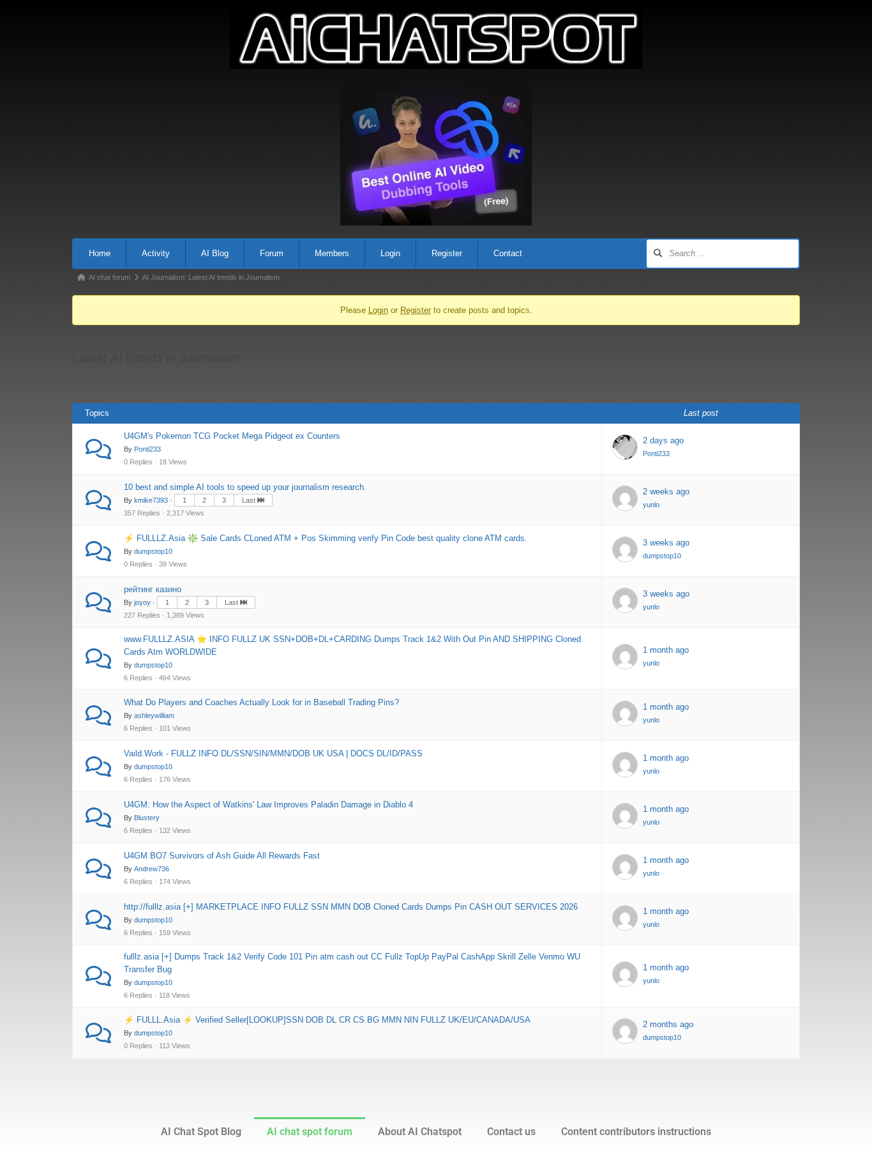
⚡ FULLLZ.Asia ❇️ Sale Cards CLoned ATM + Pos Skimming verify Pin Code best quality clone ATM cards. (325, 538)
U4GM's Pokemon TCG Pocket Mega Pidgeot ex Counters (232, 436)
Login (390, 253)
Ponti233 (147, 449)
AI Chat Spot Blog (201, 1132)
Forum (271, 253)
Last (249, 500)
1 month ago (666, 650)
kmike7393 (151, 500)
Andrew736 (151, 869)
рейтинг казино (152, 589)
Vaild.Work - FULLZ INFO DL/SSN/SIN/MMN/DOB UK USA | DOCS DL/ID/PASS (273, 753)
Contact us (511, 1132)
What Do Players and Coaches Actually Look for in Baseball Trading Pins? (261, 702)
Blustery (147, 817)
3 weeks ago (666, 542)
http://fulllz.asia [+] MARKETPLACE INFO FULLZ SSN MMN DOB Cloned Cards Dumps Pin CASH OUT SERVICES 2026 (351, 907)
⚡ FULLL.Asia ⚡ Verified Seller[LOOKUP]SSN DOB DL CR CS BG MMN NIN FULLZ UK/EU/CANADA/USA (327, 1020)
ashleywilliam (154, 715)
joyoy (142, 602)
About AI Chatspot (420, 1132)
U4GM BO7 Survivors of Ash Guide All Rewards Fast (222, 855)
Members (332, 253)
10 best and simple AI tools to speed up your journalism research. (245, 487)
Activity (156, 253)
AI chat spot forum (309, 1132)
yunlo (651, 504)
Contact (507, 253)
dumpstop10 (153, 551)
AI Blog (215, 253)
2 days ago (663, 440)
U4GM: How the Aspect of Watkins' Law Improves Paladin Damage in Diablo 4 (268, 804)
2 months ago (668, 1024)
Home (99, 253)
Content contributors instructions (636, 1132)
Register (447, 253)
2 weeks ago (666, 491)
